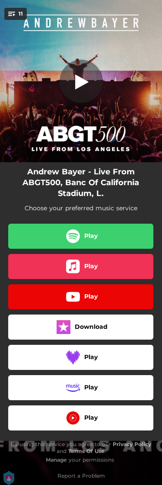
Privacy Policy (132, 444)
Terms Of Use (86, 451)
